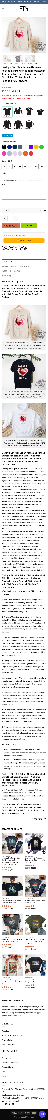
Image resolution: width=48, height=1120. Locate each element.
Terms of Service (8, 1044)
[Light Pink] (14, 153)
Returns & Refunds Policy (12, 1035)
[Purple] (31, 147)
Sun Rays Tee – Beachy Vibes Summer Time (35, 902)
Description (7, 262)
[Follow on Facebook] (3, 1104)
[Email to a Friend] (16, 248)
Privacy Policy (7, 1040)
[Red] (31, 153)
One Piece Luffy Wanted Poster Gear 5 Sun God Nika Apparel (35, 860)
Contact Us (6, 1058)
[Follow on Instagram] (6, 1104)
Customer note (8, 181)
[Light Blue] (9, 153)
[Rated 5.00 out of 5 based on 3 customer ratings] (24, 87)
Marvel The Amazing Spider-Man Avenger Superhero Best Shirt (12, 982)
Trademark (14, 64)
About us (5, 1031)
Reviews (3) (6, 276)
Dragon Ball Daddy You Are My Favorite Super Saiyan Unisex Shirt (34, 941)
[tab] (24, 261)
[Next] (42, 35)
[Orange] (25, 153)
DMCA (5, 1071)
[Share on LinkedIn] (25, 248)
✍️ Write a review (24, 240)
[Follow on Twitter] (10, 1104)
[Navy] (14, 147)
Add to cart (10, 226)
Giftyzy (21, 1006)
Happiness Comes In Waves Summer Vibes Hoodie (11, 902)
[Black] (4, 147)
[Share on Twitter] (12, 248)
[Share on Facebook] (8, 248)
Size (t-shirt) (7, 161)
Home (4, 64)
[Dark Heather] (20, 147)
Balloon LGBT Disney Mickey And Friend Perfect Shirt (12, 940)
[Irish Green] (41, 147)
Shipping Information (10, 1062)
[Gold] (36, 147)
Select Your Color (9, 142)
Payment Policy (8, 1067)
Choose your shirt (9, 103)
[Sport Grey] (20, 153)
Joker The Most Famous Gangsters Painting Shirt (33, 981)
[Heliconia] (4, 153)
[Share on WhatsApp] (4, 248)
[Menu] (3, 8)
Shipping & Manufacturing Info (15, 266)
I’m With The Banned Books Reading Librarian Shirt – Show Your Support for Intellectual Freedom (11, 861)
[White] (25, 147)
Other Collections (29, 64)
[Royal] (9, 147)
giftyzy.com (41, 818)
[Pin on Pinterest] (21, 248)
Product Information (11, 271)
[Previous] (5, 35)
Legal (4, 1076)
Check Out (28, 226)
